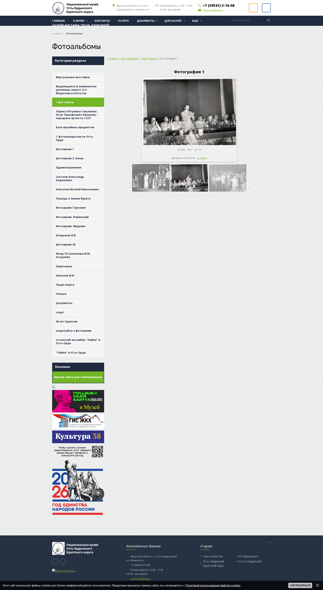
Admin (203, 158)
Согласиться (300, 585)
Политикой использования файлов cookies (212, 585)
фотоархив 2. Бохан (70, 158)
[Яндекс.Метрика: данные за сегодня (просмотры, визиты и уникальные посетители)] (64, 571)
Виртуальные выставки (73, 77)
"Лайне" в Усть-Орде (71, 352)
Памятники (64, 266)
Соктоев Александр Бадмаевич (70, 178)
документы (64, 303)
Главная (56, 33)
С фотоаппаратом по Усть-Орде (75, 138)
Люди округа (65, 284)
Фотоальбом (129, 58)
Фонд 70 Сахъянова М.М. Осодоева (73, 255)
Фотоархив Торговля (71, 207)
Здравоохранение (68, 167)
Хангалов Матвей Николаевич (77, 189)
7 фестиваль (65, 102)
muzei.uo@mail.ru (210, 10)
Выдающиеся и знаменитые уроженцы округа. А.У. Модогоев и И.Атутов (76, 89)
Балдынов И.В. (66, 235)
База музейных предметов (75, 127)
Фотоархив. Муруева (70, 226)
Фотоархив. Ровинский (72, 217)
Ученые (61, 294)
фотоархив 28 (65, 244)
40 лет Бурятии (66, 321)
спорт (60, 312)
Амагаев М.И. (65, 275)
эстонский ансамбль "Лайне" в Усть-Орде (78, 341)
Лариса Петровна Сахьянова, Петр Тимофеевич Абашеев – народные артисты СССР (77, 115)
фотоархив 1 (65, 149)
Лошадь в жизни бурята (73, 198)
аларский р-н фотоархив (73, 330)
